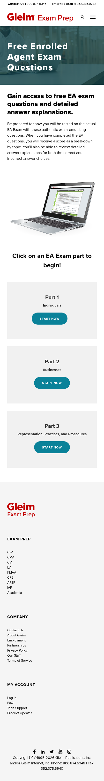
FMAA (11, 572)
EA (9, 567)
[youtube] (60, 751)
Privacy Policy (17, 650)
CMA (10, 557)
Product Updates (19, 713)
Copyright (21, 757)
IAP (9, 587)
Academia (14, 592)
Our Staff (14, 655)
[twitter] (51, 751)
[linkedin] (43, 751)
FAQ (10, 702)
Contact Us (15, 630)
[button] (82, 16)
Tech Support (17, 707)
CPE (10, 577)
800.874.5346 (36, 3)
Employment (16, 640)
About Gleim (16, 635)
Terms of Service (19, 660)
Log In (11, 697)
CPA (10, 552)
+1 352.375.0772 (85, 3)
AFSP (11, 582)
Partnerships (16, 645)
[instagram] (69, 751)
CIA (9, 562)
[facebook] (34, 751)
